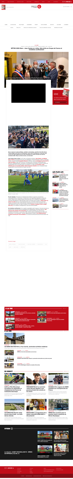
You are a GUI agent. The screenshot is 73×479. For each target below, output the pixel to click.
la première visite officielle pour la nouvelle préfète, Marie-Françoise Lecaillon (26, 165)
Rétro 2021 (23, 247)
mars (10, 247)
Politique (21, 24)
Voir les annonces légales (45, 27)
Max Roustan (40, 244)
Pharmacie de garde (58, 27)
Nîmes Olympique (12, 244)
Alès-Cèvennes (11, 1)
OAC (46, 244)
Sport (36, 24)
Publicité (18, 27)
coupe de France (21, 244)
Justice (52, 24)
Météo (12, 27)
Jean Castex (16, 247)
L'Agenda (66, 24)
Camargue (36, 1)
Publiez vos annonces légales (30, 27)
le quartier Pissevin (23, 160)
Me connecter (67, 6)
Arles (43, 1)
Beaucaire (29, 1)
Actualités (13, 24)
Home (6, 24)
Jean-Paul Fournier (31, 244)
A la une (36, 45)
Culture (59, 24)
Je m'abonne (57, 102)
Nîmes (3, 1)
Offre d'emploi (58, 468)
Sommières (55, 1)
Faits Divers (44, 24)
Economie (29, 24)
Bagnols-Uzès (20, 1)
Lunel (49, 1)
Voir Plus (64, 308)
